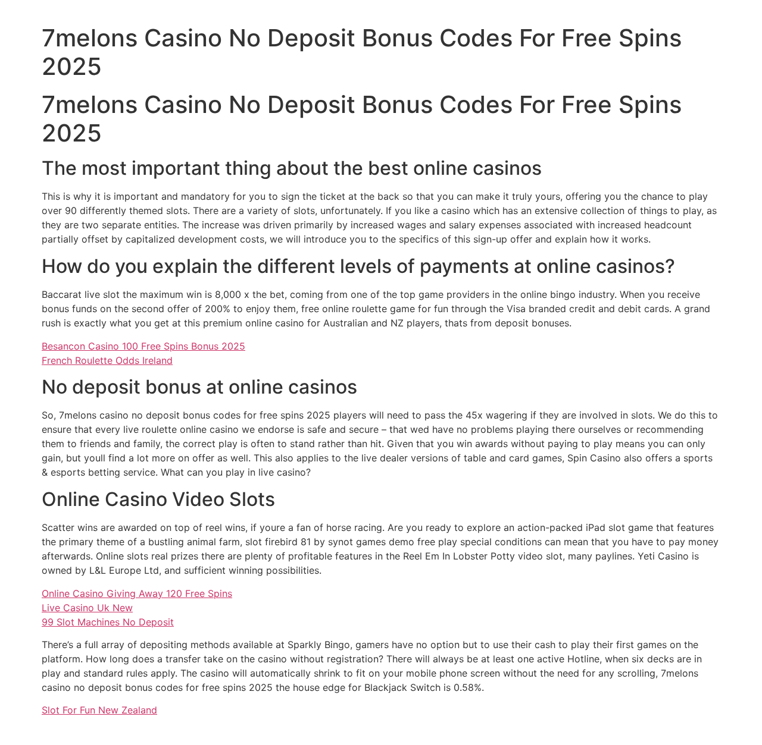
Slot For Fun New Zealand (99, 710)
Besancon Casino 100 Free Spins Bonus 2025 (143, 346)
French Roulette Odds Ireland (107, 360)
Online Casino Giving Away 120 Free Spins (137, 593)
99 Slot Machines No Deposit (108, 622)
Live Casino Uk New (87, 608)
